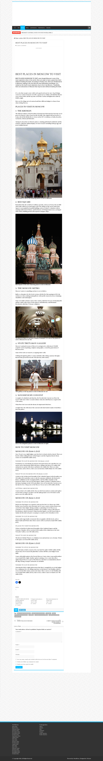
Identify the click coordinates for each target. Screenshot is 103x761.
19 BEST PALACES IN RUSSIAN (24, 620)
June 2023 (14, 740)
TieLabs (89, 758)
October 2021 (15, 753)
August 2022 (15, 744)
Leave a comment (21, 45)
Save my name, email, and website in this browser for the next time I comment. (37, 659)
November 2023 (16, 733)
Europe (22, 27)
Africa (27, 27)
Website (17, 654)
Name (17, 644)
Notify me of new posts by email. (25, 664)
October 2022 (15, 743)
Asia (19, 27)
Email (17, 649)
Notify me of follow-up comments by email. (28, 661)
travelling (18, 616)
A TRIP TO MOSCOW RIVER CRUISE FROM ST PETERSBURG (22, 600)
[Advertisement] (62, 13)
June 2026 (14, 726)
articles (21, 38)
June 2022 (14, 747)
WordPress (76, 758)
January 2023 (15, 741)
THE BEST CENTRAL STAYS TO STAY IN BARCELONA (37, 32)
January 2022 (15, 749)
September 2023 (16, 736)
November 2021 (16, 752)
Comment (18, 631)
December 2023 (16, 732)
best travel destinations (38, 613)
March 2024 (15, 728)
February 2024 (15, 729)
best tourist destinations (24, 613)
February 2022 (15, 748)
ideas (54, 613)
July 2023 (14, 739)
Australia (48, 27)
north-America (33, 27)
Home (15, 27)
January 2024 (15, 730)
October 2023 (15, 734)
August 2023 (15, 737)
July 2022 (14, 745)
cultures (48, 613)
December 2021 (16, 751)
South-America (41, 27)
